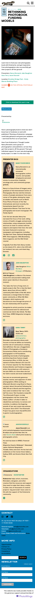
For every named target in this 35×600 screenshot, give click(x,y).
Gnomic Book (11, 435)
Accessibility (5, 553)
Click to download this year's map (17, 102)
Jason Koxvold (14, 75)
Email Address (6, 566)
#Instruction (6, 109)
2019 (19, 9)
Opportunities (6, 544)
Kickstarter (19, 475)
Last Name (4, 578)
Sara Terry (5, 75)
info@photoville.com (21, 526)
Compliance (5, 551)
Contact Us (5, 546)
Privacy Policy (6, 549)
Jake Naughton (26, 73)
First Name (4, 572)
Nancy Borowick (15, 73)
